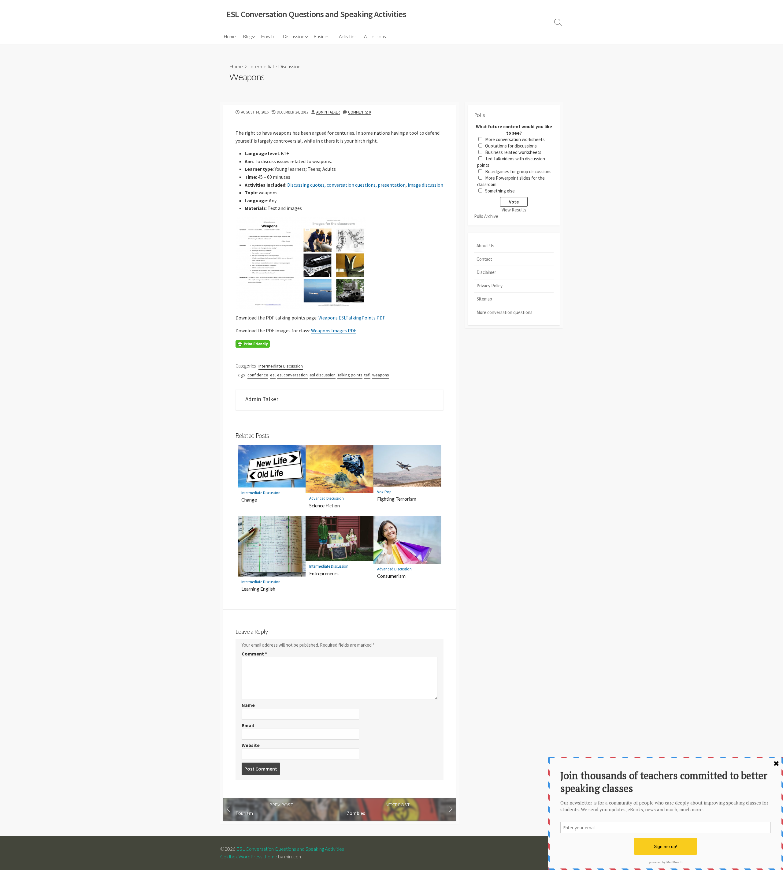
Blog (247, 36)
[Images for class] (333, 263)
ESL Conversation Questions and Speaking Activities (290, 849)
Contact (484, 259)
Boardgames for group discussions (518, 171)
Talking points (349, 375)
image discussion (425, 185)
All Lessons (375, 36)
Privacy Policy (490, 286)
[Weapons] (268, 263)
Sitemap (484, 299)
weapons (380, 375)
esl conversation (292, 375)
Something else (500, 191)
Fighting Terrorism (396, 499)
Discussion (293, 36)
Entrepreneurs (324, 573)
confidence (257, 375)
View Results (514, 210)
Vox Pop (384, 492)
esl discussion (323, 375)
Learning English (258, 589)
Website (251, 745)
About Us (485, 245)
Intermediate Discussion (274, 66)
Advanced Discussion (326, 498)
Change (249, 499)
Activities (348, 36)
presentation (392, 185)
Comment (254, 654)
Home (230, 36)
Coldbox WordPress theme (248, 856)
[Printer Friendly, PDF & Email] (253, 343)
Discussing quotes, (306, 185)
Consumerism (391, 576)
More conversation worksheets (515, 139)
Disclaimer (486, 272)
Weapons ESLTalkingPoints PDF (351, 318)
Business (323, 36)
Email (248, 725)
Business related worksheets (513, 152)
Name (248, 705)
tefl (367, 375)
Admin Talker (328, 112)
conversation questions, (352, 185)
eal (273, 375)
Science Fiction (324, 505)
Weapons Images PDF (333, 330)
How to (268, 36)
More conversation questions (505, 312)
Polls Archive (486, 216)
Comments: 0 (359, 112)
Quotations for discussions (511, 146)
